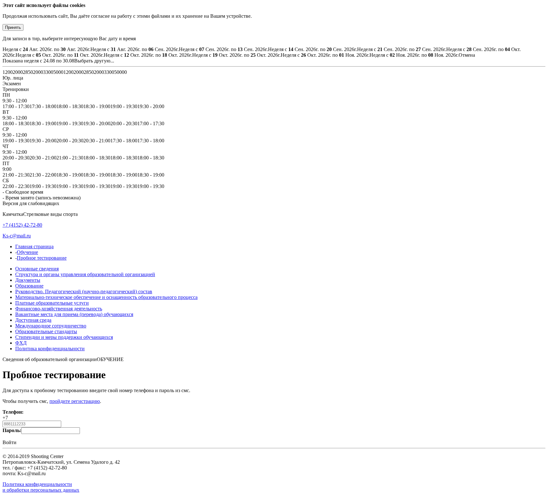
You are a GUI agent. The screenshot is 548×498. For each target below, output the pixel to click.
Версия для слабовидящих (31, 203)
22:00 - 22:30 (16, 186)
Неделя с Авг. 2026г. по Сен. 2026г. (134, 49)
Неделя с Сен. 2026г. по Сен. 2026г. (223, 49)
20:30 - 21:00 (96, 140)
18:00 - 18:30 (69, 106)
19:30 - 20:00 (150, 106)
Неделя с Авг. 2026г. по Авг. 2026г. (46, 49)
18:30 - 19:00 (96, 106)
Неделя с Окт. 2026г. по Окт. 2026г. (60, 55)
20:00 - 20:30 (123, 123)
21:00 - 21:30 (69, 157)
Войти (9, 442)
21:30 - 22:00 (42, 175)
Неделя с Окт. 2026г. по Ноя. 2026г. (325, 55)
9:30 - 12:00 (15, 100)
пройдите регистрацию (74, 401)
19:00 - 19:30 (123, 106)
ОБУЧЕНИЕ (110, 359)
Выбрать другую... (94, 60)
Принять (13, 27)
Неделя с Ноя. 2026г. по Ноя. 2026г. (414, 55)
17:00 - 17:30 (16, 106)
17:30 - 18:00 (42, 106)
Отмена (467, 55)
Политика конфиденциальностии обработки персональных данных (41, 487)
